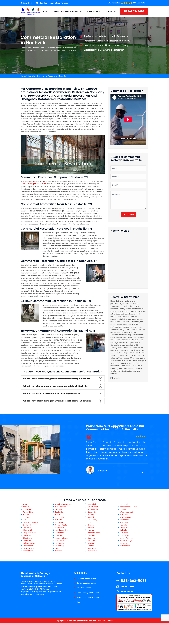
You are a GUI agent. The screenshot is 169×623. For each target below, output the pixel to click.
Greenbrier (59, 527)
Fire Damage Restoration (86, 583)
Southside (92, 548)
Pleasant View (94, 532)
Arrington (27, 509)
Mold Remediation (84, 588)
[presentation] (142, 472)
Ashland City (28, 512)
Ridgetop (92, 538)
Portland (91, 535)
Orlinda (91, 525)
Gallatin (58, 519)
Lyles (57, 548)
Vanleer (123, 509)
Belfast (26, 514)
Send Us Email (127, 586)
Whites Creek (125, 519)
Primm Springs (126, 540)
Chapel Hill (27, 530)
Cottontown (28, 548)
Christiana (27, 538)
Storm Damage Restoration (88, 592)
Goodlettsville (61, 525)
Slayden (91, 543)
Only (89, 522)
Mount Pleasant (126, 538)
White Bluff (124, 514)
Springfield (92, 551)
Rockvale (91, 540)
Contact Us (110, 11)
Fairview (58, 514)
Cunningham (60, 507)
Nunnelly (91, 517)
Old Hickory (92, 519)
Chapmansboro (29, 532)
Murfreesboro (93, 509)
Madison (58, 551)
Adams (26, 504)
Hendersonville (61, 530)
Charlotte (27, 535)
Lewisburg (59, 545)
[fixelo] (30, 11)
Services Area (93, 11)
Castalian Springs (30, 522)
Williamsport (125, 545)
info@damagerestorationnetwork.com (54, 3)
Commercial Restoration (86, 578)
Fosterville (59, 517)
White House (125, 517)
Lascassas (59, 540)
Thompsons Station (128, 507)
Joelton (58, 535)
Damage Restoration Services (67, 11)
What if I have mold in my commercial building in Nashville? (52, 393)
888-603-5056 (134, 11)
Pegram (91, 530)
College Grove (29, 543)
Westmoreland (126, 512)
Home (45, 11)
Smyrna (91, 545)
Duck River (124, 532)
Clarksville (27, 540)
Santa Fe (123, 543)
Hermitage (59, 532)
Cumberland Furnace (64, 504)
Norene (91, 514)
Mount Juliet (93, 507)
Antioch (26, 507)
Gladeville (59, 522)
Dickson (58, 509)
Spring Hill (124, 504)
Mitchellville (92, 504)
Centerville (27, 527)
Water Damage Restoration (88, 597)
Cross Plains (28, 551)
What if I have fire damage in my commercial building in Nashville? (56, 386)
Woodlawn (124, 522)
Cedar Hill (27, 525)
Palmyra (91, 527)
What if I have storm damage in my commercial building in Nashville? (57, 401)
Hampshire (124, 535)
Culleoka (123, 530)
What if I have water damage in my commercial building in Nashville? (57, 378)
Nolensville (92, 512)
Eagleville (59, 512)
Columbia (124, 527)
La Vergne (59, 543)
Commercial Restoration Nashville (51, 76)
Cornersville (28, 545)
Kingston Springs (62, 538)
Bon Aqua (27, 517)
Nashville (31, 76)
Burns (25, 519)
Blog (78, 602)
